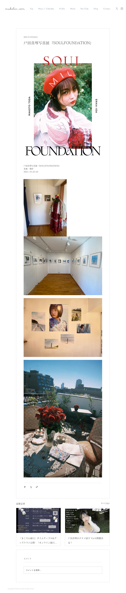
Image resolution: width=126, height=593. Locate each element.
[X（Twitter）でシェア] (31, 487)
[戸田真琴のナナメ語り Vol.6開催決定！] (87, 520)
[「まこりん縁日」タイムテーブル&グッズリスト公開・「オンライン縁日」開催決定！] (38, 520)
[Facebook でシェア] (25, 487)
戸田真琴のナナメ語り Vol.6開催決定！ (85, 540)
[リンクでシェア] (37, 487)
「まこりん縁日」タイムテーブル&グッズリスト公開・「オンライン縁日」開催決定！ (38, 541)
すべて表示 (105, 503)
